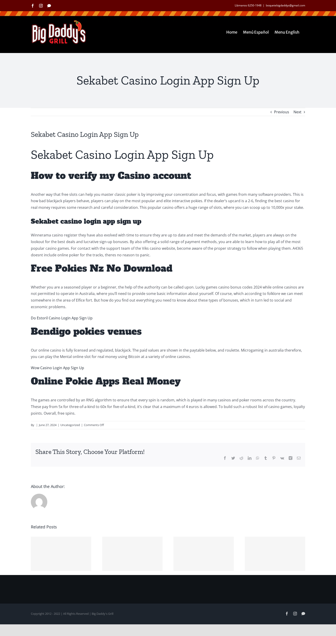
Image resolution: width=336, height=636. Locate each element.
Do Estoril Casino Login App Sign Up (62, 318)
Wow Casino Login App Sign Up (57, 367)
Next (297, 111)
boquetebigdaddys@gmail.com (285, 5)
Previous (281, 111)
